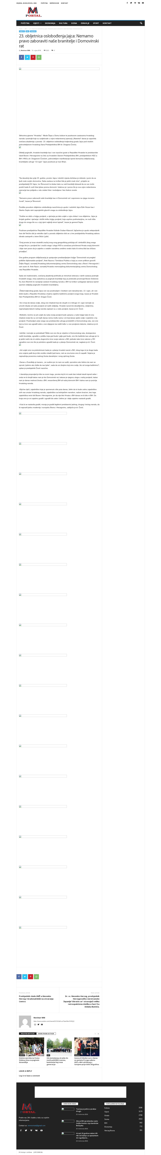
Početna (44, 3)
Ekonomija (50, 23)
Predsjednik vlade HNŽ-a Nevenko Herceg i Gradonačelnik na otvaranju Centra (36, 999)
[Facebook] (127, 3)
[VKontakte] (138, 3)
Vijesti (36, 23)
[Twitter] (131, 3)
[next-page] (98, 1033)
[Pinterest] (33, 57)
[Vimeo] (135, 3)
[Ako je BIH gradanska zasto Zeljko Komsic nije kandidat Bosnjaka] (68, 1124)
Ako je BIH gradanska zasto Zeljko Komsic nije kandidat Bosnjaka (87, 1123)
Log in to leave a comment (29, 1076)
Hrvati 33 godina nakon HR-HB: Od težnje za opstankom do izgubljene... (87, 1135)
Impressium (54, 3)
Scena (74, 23)
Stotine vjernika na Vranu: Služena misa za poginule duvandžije (29, 1060)
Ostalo (106, 1115)
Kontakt (64, 3)
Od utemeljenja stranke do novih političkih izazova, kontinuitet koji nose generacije (57, 1061)
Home (20, 29)
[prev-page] (95, 1033)
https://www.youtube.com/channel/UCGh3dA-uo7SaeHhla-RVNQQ (54, 1021)
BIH (26, 29)
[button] (141, 23)
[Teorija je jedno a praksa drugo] (68, 1112)
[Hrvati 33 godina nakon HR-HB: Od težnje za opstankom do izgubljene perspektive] (68, 1137)
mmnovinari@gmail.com (36, 1126)
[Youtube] (142, 3)
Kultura (63, 23)
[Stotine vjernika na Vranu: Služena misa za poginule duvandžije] (31, 1046)
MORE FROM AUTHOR (46, 1034)
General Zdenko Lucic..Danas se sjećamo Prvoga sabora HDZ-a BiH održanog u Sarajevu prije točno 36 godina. (86, 1061)
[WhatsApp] (38, 57)
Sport (96, 23)
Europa (33, 31)
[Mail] (35, 1025)
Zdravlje (85, 23)
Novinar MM (25, 50)
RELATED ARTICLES (27, 1034)
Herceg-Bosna (109, 1131)
